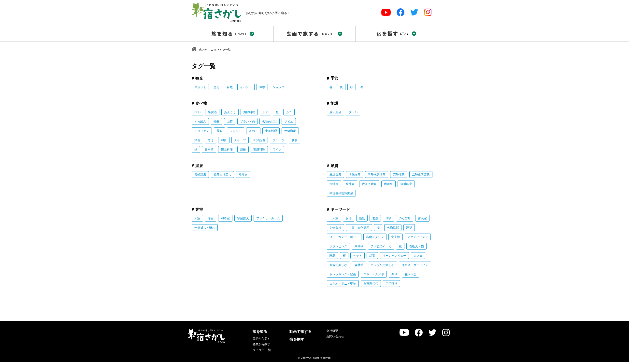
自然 (230, 87)
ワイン (276, 149)
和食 (224, 140)
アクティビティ (417, 237)
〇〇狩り (391, 283)
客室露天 (243, 218)
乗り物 (359, 246)
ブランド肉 (247, 121)
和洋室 (225, 218)
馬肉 (219, 131)
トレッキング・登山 (342, 274)
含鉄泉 (333, 184)
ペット (357, 255)
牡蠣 (216, 121)
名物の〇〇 (269, 121)
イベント (246, 87)
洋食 (197, 140)
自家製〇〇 (370, 283)
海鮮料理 (249, 112)
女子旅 (395, 237)
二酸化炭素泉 (421, 174)
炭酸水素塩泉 (377, 174)
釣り (394, 274)
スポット (200, 87)
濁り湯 (243, 174)
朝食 (295, 140)
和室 (197, 218)
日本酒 (209, 149)
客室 (199, 209)
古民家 (422, 218)
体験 (262, 87)
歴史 (216, 87)
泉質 (334, 165)
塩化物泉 (354, 174)
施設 (334, 103)
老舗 (375, 218)
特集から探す (261, 344)
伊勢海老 (290, 131)
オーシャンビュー (394, 255)
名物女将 (335, 227)
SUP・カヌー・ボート (344, 237)
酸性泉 (350, 184)
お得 (349, 218)
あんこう (230, 112)
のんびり (405, 218)
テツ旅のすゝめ (381, 246)
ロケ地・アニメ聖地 (342, 283)
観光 (199, 78)
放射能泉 (406, 184)
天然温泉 (200, 174)
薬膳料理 (259, 149)
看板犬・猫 (416, 246)
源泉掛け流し (222, 174)
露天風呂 (335, 112)
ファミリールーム (268, 218)
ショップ (278, 87)
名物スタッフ (375, 237)
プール (353, 112)
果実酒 (212, 112)
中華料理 (271, 131)
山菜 (230, 121)
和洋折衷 (259, 140)
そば (211, 140)
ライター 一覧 (262, 350)
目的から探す (261, 338)
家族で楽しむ (338, 265)
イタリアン (201, 131)
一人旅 (333, 218)
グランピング (338, 246)
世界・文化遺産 (359, 227)
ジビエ (288, 121)
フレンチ (236, 131)
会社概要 (332, 331)
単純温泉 (335, 174)
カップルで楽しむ (382, 265)
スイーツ (240, 140)
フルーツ (278, 140)
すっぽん (200, 121)
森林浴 (359, 265)
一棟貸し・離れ (204, 227)
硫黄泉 (388, 184)
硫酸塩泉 (399, 174)
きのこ (253, 131)
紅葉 (372, 255)
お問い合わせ (335, 336)
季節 (334, 78)
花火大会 (410, 274)
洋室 (211, 218)
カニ (289, 112)
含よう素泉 (369, 184)
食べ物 (201, 103)
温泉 (199, 165)
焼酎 (243, 149)
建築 (409, 227)
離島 (332, 255)
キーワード (340, 209)
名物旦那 (393, 227)
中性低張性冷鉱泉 (341, 193)
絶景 (362, 218)
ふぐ (265, 112)
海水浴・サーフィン (415, 265)
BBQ (197, 112)
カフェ (418, 255)
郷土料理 (227, 149)
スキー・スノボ (373, 274)
